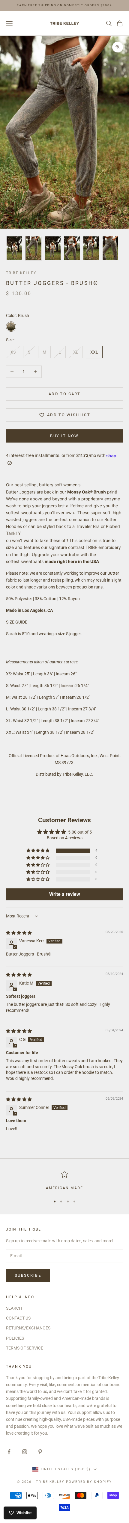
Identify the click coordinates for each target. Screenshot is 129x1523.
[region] (64, 1181)
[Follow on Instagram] (25, 1452)
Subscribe (28, 1275)
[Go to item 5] (91, 248)
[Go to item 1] (14, 248)
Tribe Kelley (21, 273)
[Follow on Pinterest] (40, 1452)
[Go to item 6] (110, 248)
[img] (19, 932)
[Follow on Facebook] (9, 1452)
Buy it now (64, 436)
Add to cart (64, 394)
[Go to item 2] (33, 248)
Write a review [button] (64, 894)
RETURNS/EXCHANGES (28, 1328)
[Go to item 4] (72, 248)
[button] (38, 851)
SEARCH (14, 1308)
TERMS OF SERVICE (24, 1348)
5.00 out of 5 (80, 832)
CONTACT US (18, 1318)
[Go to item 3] (52, 248)
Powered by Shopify (89, 1482)
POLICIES (15, 1338)
